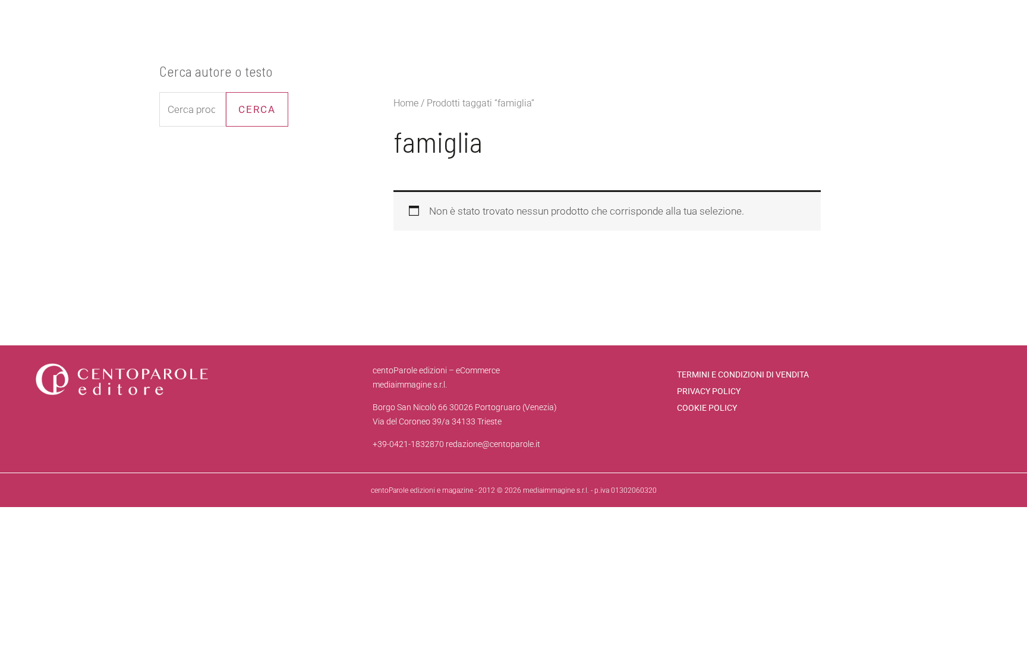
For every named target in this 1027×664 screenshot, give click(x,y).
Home (405, 103)
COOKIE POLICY (707, 408)
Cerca (257, 109)
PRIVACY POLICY (709, 391)
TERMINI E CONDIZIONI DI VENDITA (743, 374)
